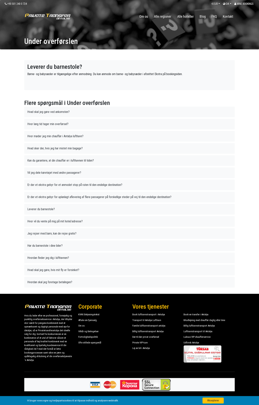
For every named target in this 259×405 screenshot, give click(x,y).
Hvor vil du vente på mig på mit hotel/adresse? (55, 221)
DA (227, 3)
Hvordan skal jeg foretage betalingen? (49, 282)
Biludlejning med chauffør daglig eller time (204, 320)
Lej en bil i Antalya (141, 348)
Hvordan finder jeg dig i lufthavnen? (48, 258)
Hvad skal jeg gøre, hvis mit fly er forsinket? (53, 270)
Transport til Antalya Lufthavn (146, 320)
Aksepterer (213, 400)
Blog (203, 16)
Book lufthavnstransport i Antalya (148, 314)
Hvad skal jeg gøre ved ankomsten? (48, 112)
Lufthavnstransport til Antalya (198, 331)
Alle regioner (162, 16)
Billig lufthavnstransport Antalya (199, 325)
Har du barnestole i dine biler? (45, 245)
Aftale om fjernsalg (87, 320)
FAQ (214, 16)
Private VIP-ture (140, 342)
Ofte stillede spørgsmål (89, 342)
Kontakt (228, 16)
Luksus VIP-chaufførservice (197, 336)
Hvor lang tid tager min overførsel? (47, 124)
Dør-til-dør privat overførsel (145, 336)
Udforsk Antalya (191, 342)
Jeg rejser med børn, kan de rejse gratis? (51, 233)
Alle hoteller (185, 16)
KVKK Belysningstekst (89, 314)
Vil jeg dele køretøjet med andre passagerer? (54, 172)
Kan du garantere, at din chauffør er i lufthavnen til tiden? (60, 160)
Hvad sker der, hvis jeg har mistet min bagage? (55, 148)
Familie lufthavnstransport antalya (148, 325)
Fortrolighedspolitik (88, 336)
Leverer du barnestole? (41, 209)
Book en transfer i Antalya (196, 314)
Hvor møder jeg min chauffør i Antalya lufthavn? (55, 136)
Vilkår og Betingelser (88, 331)
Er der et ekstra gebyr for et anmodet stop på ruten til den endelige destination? (74, 185)
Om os (143, 16)
